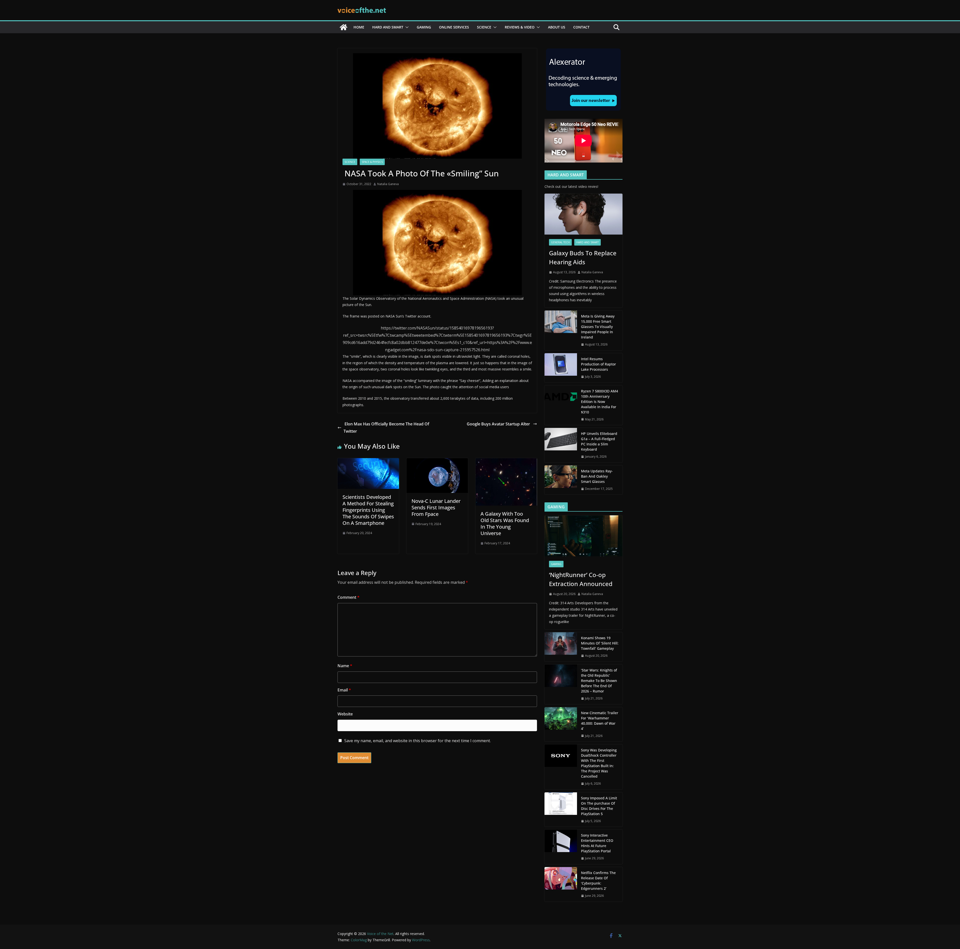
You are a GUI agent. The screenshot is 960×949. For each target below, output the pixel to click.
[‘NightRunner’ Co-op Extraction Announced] (583, 535)
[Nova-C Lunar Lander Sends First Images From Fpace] (437, 461)
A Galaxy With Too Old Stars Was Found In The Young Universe (504, 523)
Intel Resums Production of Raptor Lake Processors (598, 364)
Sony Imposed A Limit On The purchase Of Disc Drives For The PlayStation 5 (599, 806)
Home (359, 27)
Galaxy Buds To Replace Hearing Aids (582, 257)
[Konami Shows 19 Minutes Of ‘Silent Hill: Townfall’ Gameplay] (560, 646)
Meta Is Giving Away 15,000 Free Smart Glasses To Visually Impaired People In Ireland (597, 326)
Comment (349, 597)
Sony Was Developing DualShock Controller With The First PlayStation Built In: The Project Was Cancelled (599, 763)
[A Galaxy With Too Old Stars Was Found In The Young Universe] (506, 461)
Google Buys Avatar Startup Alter (499, 424)
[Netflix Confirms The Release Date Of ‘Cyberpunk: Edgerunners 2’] (560, 884)
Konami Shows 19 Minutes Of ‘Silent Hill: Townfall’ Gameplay (599, 643)
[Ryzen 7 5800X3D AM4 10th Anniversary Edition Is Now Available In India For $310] (560, 405)
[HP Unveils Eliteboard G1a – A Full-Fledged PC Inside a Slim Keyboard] (560, 445)
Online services (454, 27)
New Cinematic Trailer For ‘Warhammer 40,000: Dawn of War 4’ (599, 720)
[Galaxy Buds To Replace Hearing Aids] (583, 214)
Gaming (424, 27)
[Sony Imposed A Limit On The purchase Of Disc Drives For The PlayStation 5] (560, 809)
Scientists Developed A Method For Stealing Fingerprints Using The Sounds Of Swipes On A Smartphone (368, 510)
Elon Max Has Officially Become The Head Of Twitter (386, 427)
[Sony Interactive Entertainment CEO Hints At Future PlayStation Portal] (560, 847)
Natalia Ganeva (388, 184)
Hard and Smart (387, 27)
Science (484, 27)
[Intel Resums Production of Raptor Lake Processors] (560, 367)
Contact (581, 27)
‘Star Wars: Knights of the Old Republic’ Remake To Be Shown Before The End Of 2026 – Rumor (599, 680)
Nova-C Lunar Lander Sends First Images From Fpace (436, 507)
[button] (406, 27)
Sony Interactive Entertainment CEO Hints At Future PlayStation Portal (597, 843)
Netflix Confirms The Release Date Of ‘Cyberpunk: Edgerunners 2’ (598, 880)
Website (345, 714)
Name (345, 665)
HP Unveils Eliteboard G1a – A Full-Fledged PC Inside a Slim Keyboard (599, 441)
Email (344, 690)
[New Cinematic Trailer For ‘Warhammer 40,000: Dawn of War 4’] (560, 724)
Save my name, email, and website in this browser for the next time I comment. (417, 740)
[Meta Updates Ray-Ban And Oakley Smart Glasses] (560, 480)
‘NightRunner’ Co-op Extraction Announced (581, 579)
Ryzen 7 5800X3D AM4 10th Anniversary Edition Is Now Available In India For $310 (599, 401)
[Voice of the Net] (344, 27)
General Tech (560, 242)
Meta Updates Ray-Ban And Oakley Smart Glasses (597, 476)
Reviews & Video (519, 27)
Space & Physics (372, 162)
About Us (556, 27)
